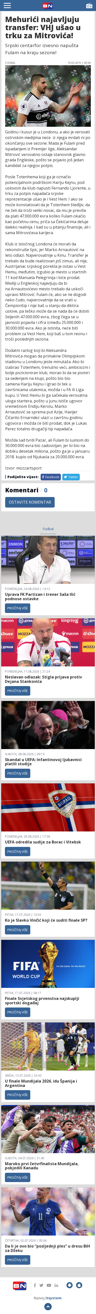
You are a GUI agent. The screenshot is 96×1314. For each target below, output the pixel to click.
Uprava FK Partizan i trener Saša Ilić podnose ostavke (40, 596)
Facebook (52, 477)
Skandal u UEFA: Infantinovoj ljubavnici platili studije (43, 762)
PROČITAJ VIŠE (17, 608)
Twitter (73, 477)
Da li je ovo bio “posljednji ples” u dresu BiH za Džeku (47, 1248)
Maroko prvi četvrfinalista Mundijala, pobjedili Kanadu (42, 1166)
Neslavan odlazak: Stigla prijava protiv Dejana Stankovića (43, 679)
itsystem (54, 1298)
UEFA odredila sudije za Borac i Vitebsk (43, 842)
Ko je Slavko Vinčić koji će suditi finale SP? (46, 920)
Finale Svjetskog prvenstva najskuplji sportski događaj (42, 1001)
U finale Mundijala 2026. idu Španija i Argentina (41, 1083)
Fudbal (48, 528)
